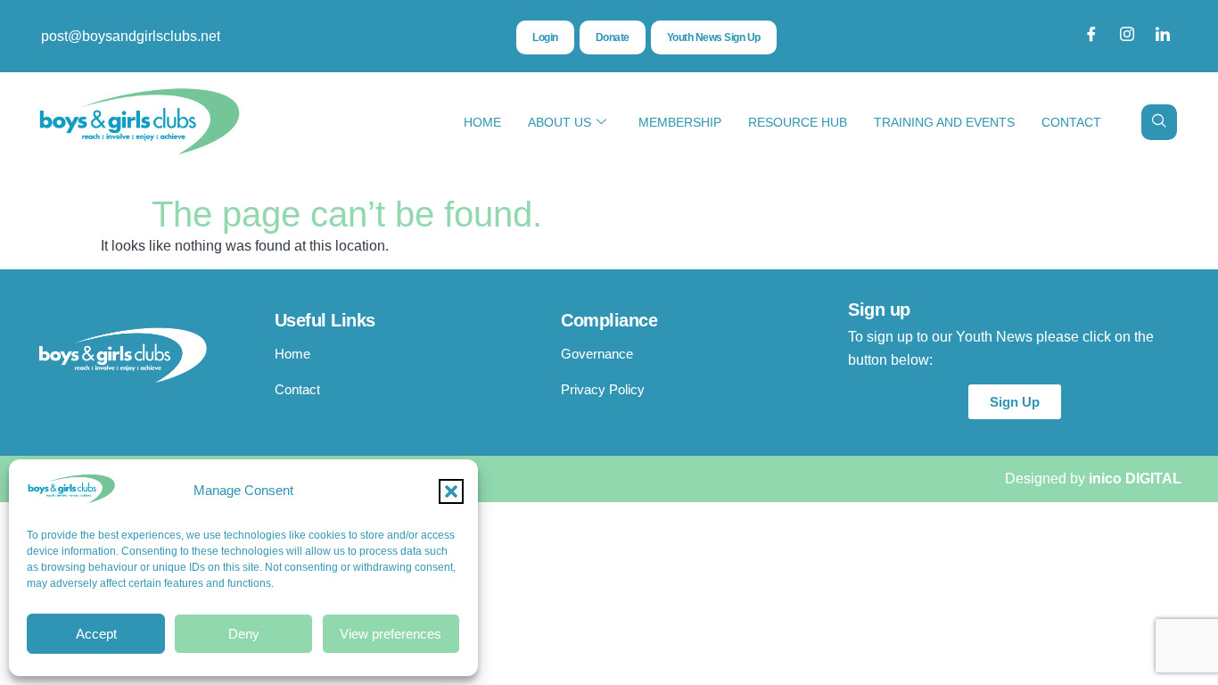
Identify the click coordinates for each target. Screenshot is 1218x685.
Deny (243, 633)
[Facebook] (1091, 36)
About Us (559, 122)
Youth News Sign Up (714, 37)
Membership (679, 122)
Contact (1071, 122)
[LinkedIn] (1162, 36)
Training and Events (944, 122)
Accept (96, 633)
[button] (451, 491)
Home (482, 122)
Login (545, 37)
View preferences (390, 633)
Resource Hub (797, 122)
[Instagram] (1127, 36)
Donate (613, 37)
